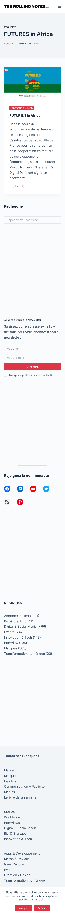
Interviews (12, 823)
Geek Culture (14, 864)
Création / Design (17, 875)
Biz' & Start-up (15, 621)
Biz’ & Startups (15, 833)
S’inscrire (32, 367)
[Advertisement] (32, 271)
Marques (10, 648)
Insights (10, 781)
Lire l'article (16, 187)
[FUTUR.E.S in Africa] (32, 83)
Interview (11, 643)
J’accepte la (30, 375)
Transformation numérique (24, 654)
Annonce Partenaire (19, 616)
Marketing (12, 770)
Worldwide (12, 817)
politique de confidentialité (37, 375)
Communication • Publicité (24, 786)
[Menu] (59, 6)
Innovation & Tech (22, 108)
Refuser (42, 908)
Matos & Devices (16, 859)
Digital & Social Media (20, 626)
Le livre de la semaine (20, 797)
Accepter (23, 908)
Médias (9, 792)
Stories (9, 812)
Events (9, 632)
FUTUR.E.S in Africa (24, 115)
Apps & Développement (22, 853)
